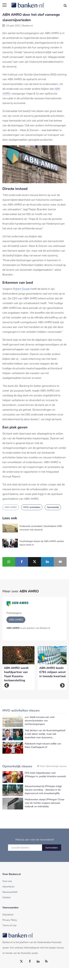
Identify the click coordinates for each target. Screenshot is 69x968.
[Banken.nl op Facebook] (30, 961)
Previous (6, 685)
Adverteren (8, 886)
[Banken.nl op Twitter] (21, 961)
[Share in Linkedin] (47, 562)
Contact (6, 897)
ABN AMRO (10, 507)
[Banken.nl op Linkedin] (38, 961)
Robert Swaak (21, 289)
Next (62, 685)
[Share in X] (34, 562)
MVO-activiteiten (31, 507)
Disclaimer (7, 914)
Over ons (7, 881)
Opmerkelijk (53, 507)
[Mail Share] (60, 562)
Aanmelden (51, 847)
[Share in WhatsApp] (8, 562)
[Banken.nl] (39, 3)
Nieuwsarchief (9, 892)
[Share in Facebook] (21, 562)
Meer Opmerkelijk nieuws (53, 766)
